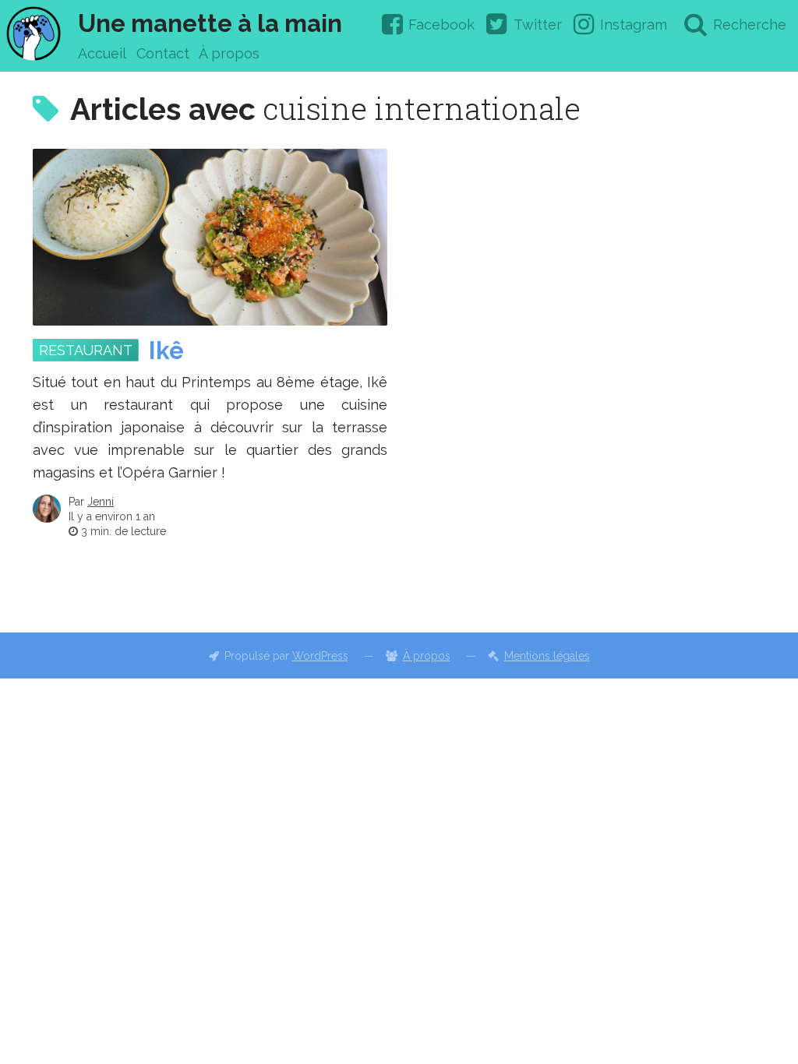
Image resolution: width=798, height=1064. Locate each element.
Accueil (102, 53)
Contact (162, 53)
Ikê (166, 350)
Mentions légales (547, 656)
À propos (229, 53)
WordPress (320, 656)
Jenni (100, 501)
